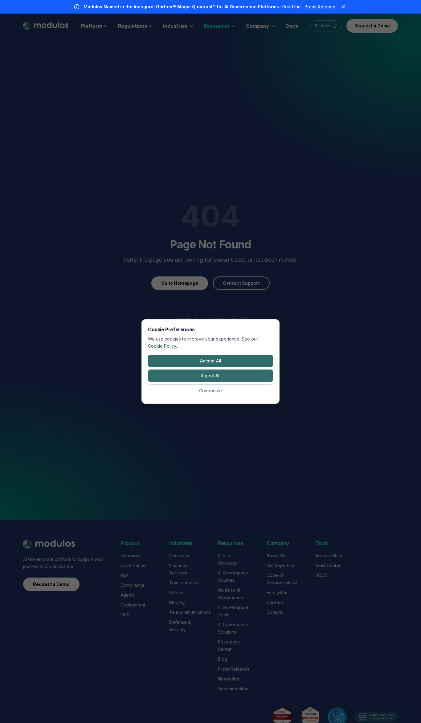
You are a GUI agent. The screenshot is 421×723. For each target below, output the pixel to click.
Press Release (320, 6)
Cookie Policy (162, 346)
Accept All (210, 360)
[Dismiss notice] (343, 6)
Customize (210, 390)
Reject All (211, 375)
